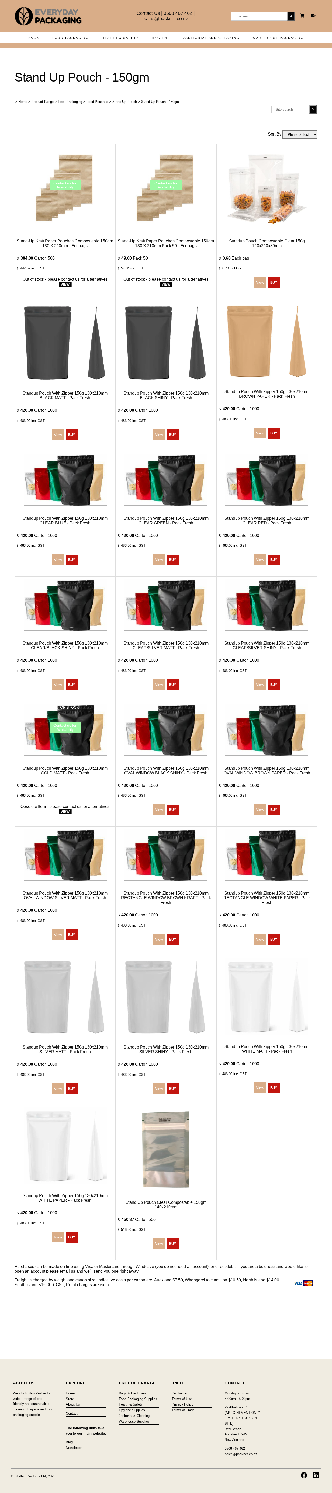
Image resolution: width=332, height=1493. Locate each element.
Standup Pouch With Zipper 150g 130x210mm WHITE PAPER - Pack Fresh (65, 1197)
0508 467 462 (178, 13)
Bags (33, 38)
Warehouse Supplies (134, 1421)
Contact (72, 1413)
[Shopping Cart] (303, 16)
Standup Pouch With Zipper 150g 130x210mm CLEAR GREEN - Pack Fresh (166, 520)
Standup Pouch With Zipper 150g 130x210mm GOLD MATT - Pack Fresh (65, 770)
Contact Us (148, 13)
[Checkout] (313, 15)
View (65, 284)
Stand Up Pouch (124, 102)
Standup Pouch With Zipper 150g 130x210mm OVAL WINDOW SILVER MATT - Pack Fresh (65, 895)
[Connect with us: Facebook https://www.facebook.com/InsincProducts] (304, 1475)
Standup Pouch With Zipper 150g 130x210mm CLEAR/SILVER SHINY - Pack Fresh (266, 645)
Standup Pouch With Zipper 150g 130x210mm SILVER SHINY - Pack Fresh (166, 1049)
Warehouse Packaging (278, 38)
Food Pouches (97, 102)
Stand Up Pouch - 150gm (160, 102)
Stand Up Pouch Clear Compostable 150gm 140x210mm (166, 1204)
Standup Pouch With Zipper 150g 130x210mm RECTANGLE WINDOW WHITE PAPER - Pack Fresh (267, 898)
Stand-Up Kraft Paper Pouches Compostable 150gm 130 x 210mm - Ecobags (65, 243)
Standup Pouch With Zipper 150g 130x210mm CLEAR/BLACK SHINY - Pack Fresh (65, 645)
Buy (273, 283)
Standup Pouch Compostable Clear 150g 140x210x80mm (267, 243)
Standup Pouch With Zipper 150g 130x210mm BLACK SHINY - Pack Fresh (166, 395)
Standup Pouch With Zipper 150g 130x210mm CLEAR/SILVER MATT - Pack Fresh (166, 645)
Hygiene (161, 38)
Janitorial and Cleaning (211, 38)
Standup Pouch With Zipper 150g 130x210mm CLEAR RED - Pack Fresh (266, 520)
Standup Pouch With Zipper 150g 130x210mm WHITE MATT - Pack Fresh (266, 1048)
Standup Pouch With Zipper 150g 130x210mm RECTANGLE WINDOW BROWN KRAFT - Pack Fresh (166, 898)
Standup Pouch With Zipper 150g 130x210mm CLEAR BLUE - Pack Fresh (65, 520)
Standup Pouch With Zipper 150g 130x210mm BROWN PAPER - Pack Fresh (266, 393)
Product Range (42, 102)
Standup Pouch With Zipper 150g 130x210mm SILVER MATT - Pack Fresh (65, 1049)
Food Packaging (70, 38)
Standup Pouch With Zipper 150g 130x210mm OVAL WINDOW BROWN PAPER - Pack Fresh (267, 770)
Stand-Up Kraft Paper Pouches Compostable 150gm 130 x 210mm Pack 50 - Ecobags (166, 243)
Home (22, 102)
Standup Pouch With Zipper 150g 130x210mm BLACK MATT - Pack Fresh (65, 395)
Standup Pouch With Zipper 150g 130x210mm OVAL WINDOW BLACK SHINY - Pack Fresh (166, 770)
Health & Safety (120, 38)
